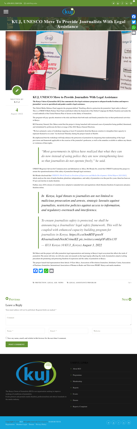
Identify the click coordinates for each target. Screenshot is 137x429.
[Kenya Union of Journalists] (68, 11)
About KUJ (77, 368)
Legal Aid (52, 282)
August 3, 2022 (92, 245)
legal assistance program (82, 282)
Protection (40, 282)
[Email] (133, 32)
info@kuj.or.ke (31, 3)
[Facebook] (133, 16)
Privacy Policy (41, 424)
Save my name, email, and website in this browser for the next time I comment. (37, 338)
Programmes (77, 375)
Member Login (21, 424)
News (60, 282)
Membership (77, 381)
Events (75, 394)
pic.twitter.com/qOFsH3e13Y (98, 239)
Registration (10, 424)
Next (125, 299)
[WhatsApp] (133, 27)
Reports (76, 387)
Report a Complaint (80, 406)
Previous (14, 299)
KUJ (21, 421)
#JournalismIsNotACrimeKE (59, 239)
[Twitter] (133, 22)
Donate (75, 400)
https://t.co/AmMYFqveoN (86, 234)
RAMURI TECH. (55, 421)
